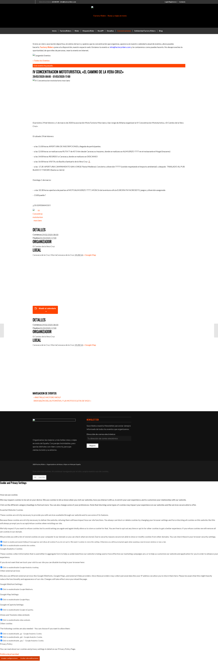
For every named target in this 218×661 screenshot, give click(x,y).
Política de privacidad (9, 654)
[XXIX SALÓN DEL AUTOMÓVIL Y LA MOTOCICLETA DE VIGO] (216, 331)
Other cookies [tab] (6, 623)
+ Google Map (89, 255)
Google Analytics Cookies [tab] (11, 548)
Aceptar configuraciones (9, 658)
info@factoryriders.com (68, 2)
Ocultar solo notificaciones (29, 658)
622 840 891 (55, 2)
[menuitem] (171, 2)
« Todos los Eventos (41, 60)
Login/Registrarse (170, 2)
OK (35, 477)
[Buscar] (166, 31)
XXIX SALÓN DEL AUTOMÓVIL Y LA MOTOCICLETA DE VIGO (62, 400)
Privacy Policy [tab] (6, 644)
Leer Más (42, 477)
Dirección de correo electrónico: (101, 434)
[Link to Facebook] (33, 2)
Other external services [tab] (10, 570)
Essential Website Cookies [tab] (11, 510)
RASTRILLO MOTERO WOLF (47, 397)
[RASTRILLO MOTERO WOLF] (2, 331)
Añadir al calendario (47, 308)
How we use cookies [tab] (9, 495)
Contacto (182, 2)
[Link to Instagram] (37, 2)
